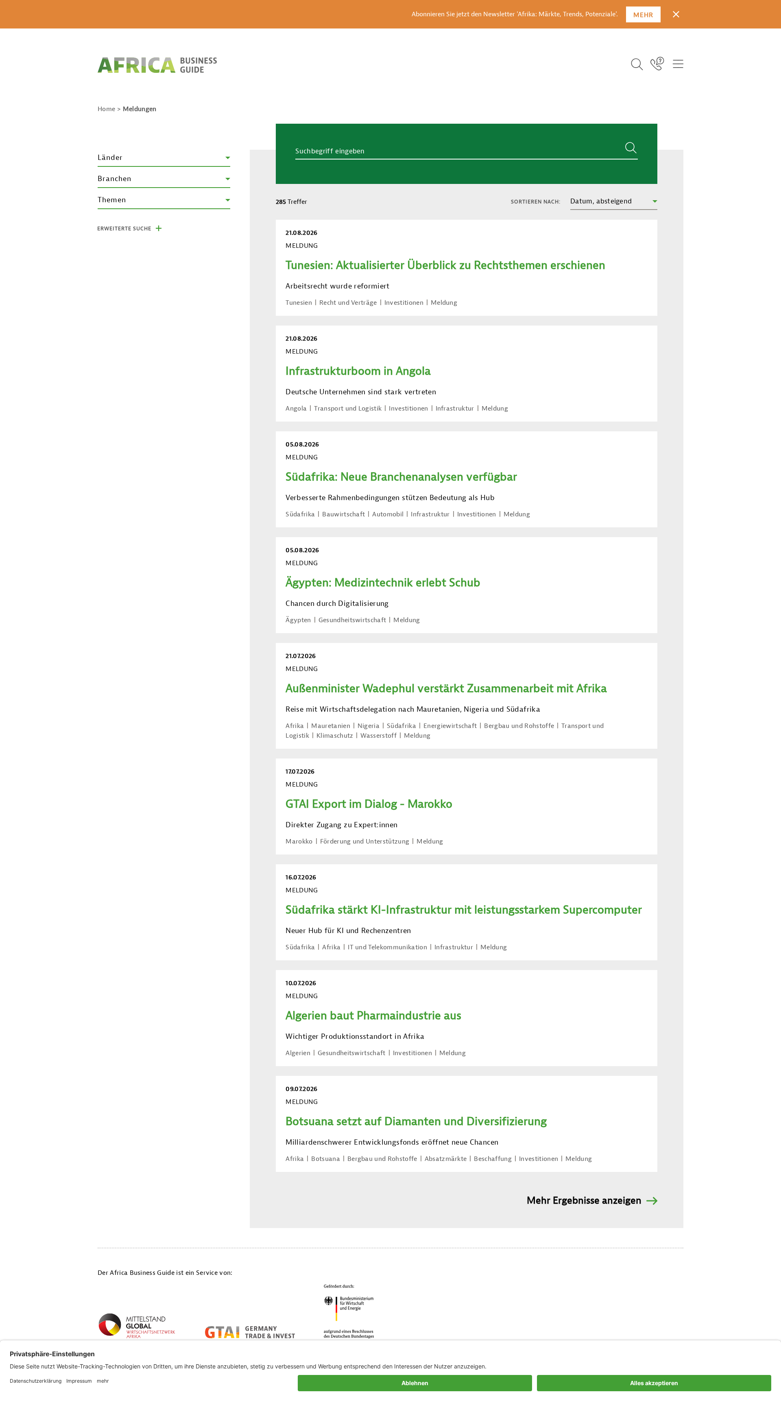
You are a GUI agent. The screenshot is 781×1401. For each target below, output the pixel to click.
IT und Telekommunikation (387, 947)
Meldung (444, 303)
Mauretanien (330, 726)
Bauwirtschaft (343, 514)
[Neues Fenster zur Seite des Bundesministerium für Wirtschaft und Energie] (349, 1311)
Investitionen (403, 303)
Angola (296, 408)
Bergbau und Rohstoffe (519, 726)
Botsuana (325, 1159)
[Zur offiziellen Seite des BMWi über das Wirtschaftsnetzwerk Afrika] (136, 1327)
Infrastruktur (455, 408)
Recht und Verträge (348, 303)
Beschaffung (493, 1159)
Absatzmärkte (446, 1159)
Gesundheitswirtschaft (352, 620)
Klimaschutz (334, 736)
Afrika (295, 726)
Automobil (388, 514)
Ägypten (298, 620)
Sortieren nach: (536, 201)
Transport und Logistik (348, 408)
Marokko (299, 841)
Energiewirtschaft (450, 726)
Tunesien (299, 303)
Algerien (298, 1053)
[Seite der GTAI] (250, 1332)
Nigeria (369, 726)
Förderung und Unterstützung (365, 841)
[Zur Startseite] (157, 65)
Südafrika (300, 514)
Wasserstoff (378, 736)
